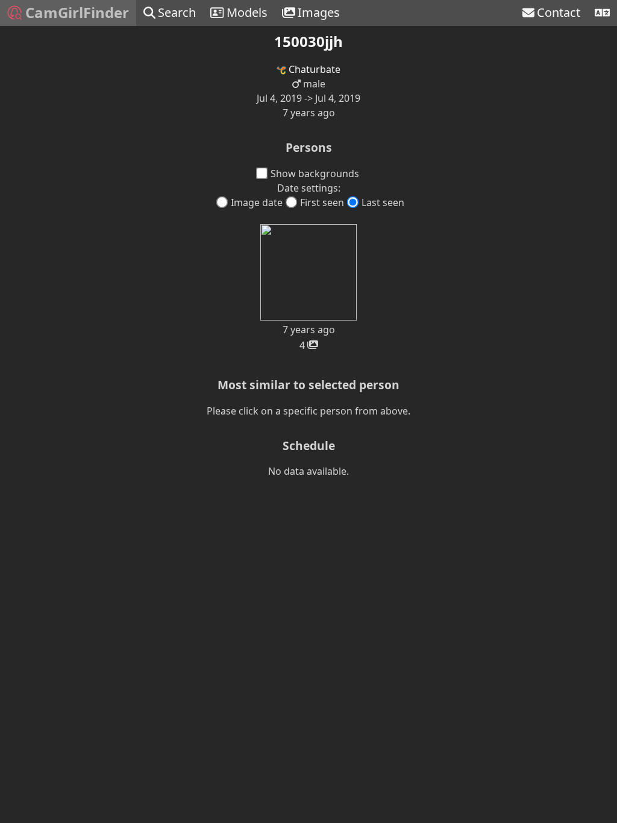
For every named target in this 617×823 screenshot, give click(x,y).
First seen (322, 202)
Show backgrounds (315, 173)
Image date (257, 202)
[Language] (602, 13)
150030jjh (308, 41)
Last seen (383, 202)
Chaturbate (313, 69)
